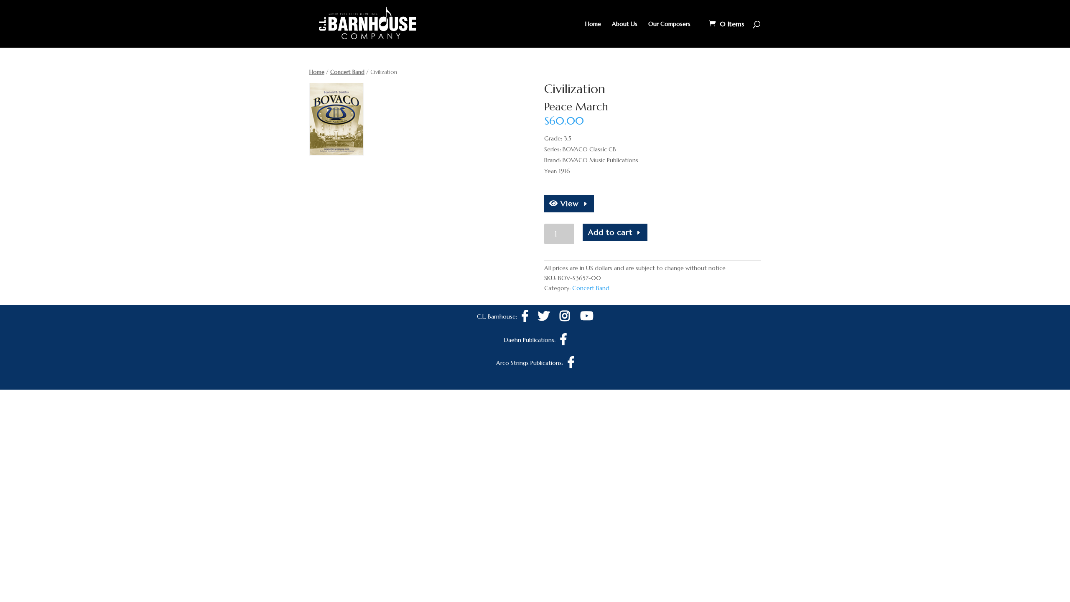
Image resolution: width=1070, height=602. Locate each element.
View (568, 203)
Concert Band (347, 72)
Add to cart (610, 232)
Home (593, 24)
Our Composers (669, 24)
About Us (624, 24)
